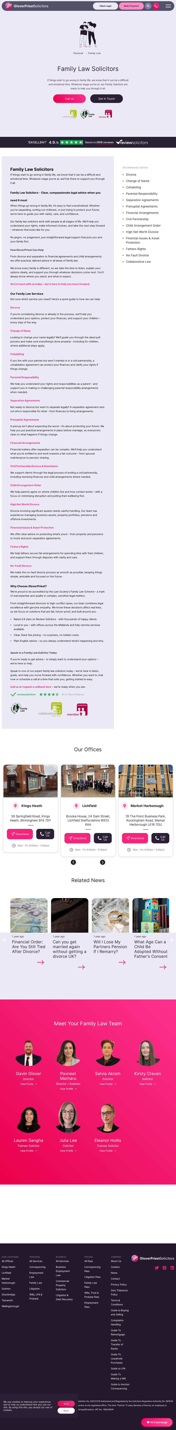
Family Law (94, 53)
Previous (4, 940)
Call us (69, 98)
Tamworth (7, 1300)
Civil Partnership (137, 219)
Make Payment (131, 6)
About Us (116, 1261)
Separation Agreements (142, 200)
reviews (105, 142)
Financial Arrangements (142, 212)
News (114, 1272)
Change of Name (137, 181)
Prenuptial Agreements (142, 206)
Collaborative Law (138, 261)
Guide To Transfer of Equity (117, 1344)
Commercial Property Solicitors (62, 1285)
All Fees (88, 1261)
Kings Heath (8, 1266)
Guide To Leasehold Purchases (117, 1358)
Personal (78, 53)
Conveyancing (37, 1266)
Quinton (6, 1288)
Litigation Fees (92, 1276)
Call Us (47, 834)
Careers (115, 1266)
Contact (115, 1278)
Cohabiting (133, 187)
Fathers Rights (136, 249)
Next (171, 940)
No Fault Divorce (137, 255)
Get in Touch (106, 98)
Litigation (34, 1288)
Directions (22, 834)
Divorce (131, 174)
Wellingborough (10, 1306)
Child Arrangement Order (143, 225)
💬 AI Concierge (156, 1422)
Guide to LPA (118, 1368)
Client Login (105, 6)
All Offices (7, 1261)
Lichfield (6, 1272)
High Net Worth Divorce (142, 232)
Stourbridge (8, 1294)
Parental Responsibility (141, 193)
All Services (35, 1261)
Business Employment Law (63, 1271)
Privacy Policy (119, 1284)
